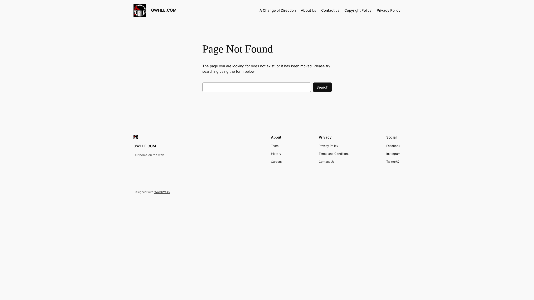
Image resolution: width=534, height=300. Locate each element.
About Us (308, 10)
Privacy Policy (388, 10)
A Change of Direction (277, 10)
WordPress (162, 192)
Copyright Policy (358, 10)
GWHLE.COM (163, 10)
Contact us (330, 10)
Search (322, 87)
